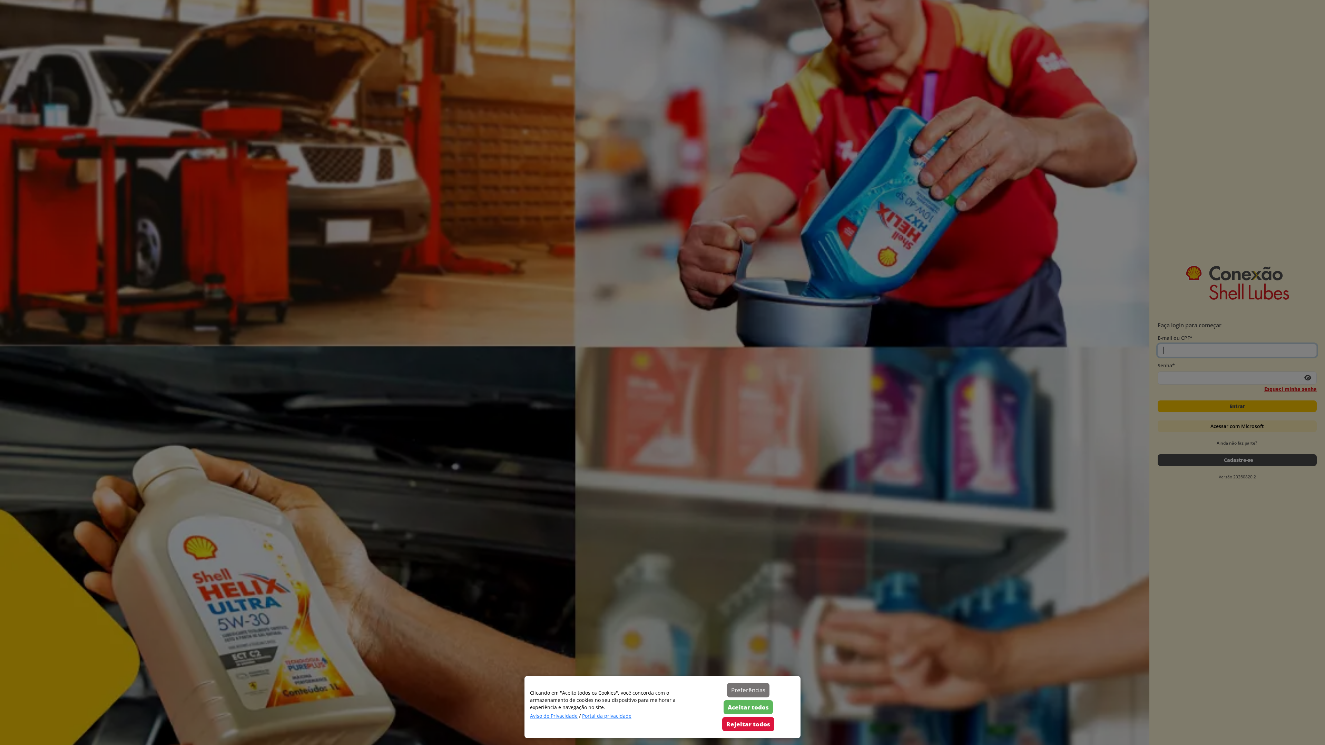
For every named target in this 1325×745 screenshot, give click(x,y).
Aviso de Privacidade (554, 716)
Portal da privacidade (606, 716)
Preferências (748, 690)
